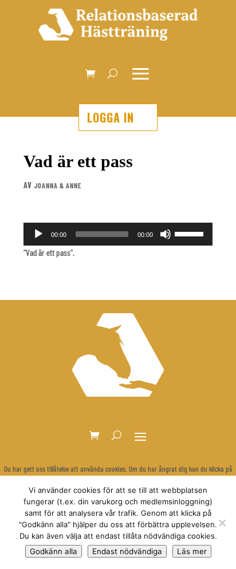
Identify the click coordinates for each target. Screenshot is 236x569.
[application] (118, 234)
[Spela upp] (38, 234)
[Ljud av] (165, 234)
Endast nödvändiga (127, 551)
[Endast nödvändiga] (221, 522)
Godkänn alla (53, 551)
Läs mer (192, 551)
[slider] (191, 233)
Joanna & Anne (57, 185)
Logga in (110, 117)
